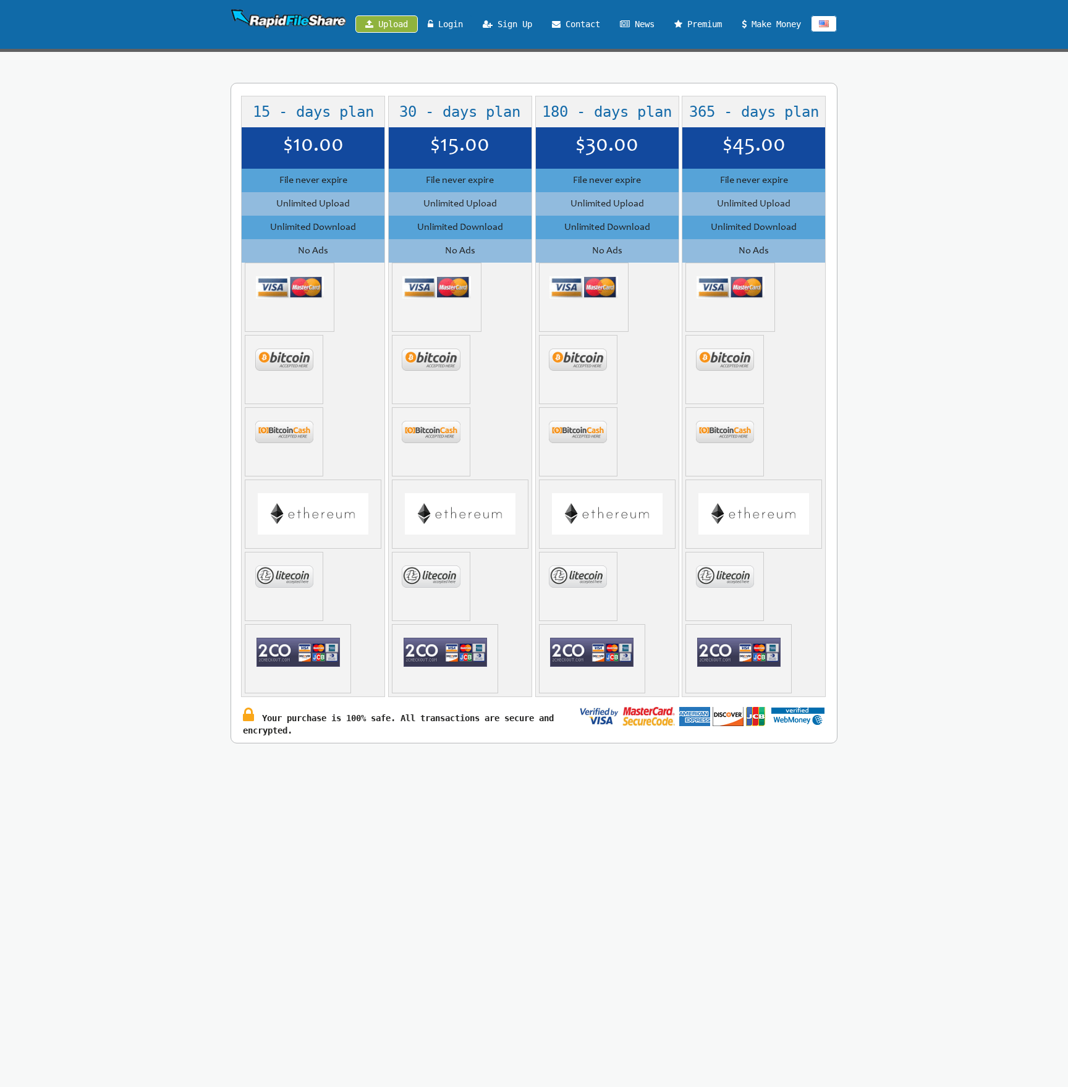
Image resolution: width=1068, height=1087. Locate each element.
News (642, 24)
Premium (702, 24)
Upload (390, 24)
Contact (580, 24)
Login (448, 24)
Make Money (774, 24)
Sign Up (512, 24)
